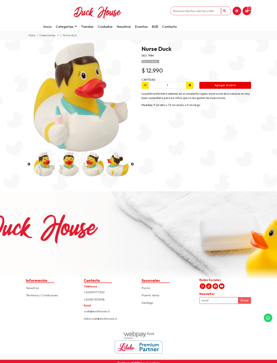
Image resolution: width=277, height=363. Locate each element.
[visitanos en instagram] (202, 286)
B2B (155, 26)
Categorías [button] (64, 26)
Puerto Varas (150, 295)
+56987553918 (94, 299)
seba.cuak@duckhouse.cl (100, 318)
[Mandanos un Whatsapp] (268, 318)
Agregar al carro (225, 85)
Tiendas (87, 26)
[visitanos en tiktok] (209, 286)
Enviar (245, 300)
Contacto (169, 26)
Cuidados (105, 26)
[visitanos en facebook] (215, 286)
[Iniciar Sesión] (237, 11)
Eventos (141, 26)
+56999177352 (94, 292)
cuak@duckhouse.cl (97, 311)
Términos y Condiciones (42, 295)
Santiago (147, 303)
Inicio (47, 26)
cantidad (149, 79)
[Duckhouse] (97, 10)
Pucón (146, 288)
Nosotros (124, 26)
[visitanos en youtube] (221, 286)
